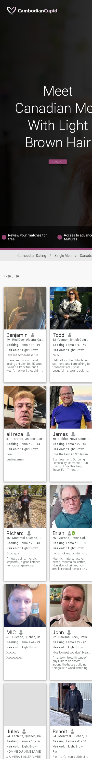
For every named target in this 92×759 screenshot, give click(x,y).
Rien (55, 751)
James (60, 434)
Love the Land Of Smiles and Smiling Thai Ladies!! (71, 454)
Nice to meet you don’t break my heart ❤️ (71, 652)
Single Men (63, 256)
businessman (15, 459)
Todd (59, 335)
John (58, 632)
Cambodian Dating (31, 256)
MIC (11, 632)
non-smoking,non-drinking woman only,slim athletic (71, 553)
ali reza (14, 434)
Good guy (12, 553)
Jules (12, 731)
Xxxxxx (11, 652)
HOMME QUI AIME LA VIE (23, 751)
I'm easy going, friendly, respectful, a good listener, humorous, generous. (23, 562)
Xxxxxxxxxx (14, 657)
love (9, 454)
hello (56, 355)
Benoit (60, 731)
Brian (58, 533)
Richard (15, 533)
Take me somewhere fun (22, 355)
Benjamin (16, 335)
